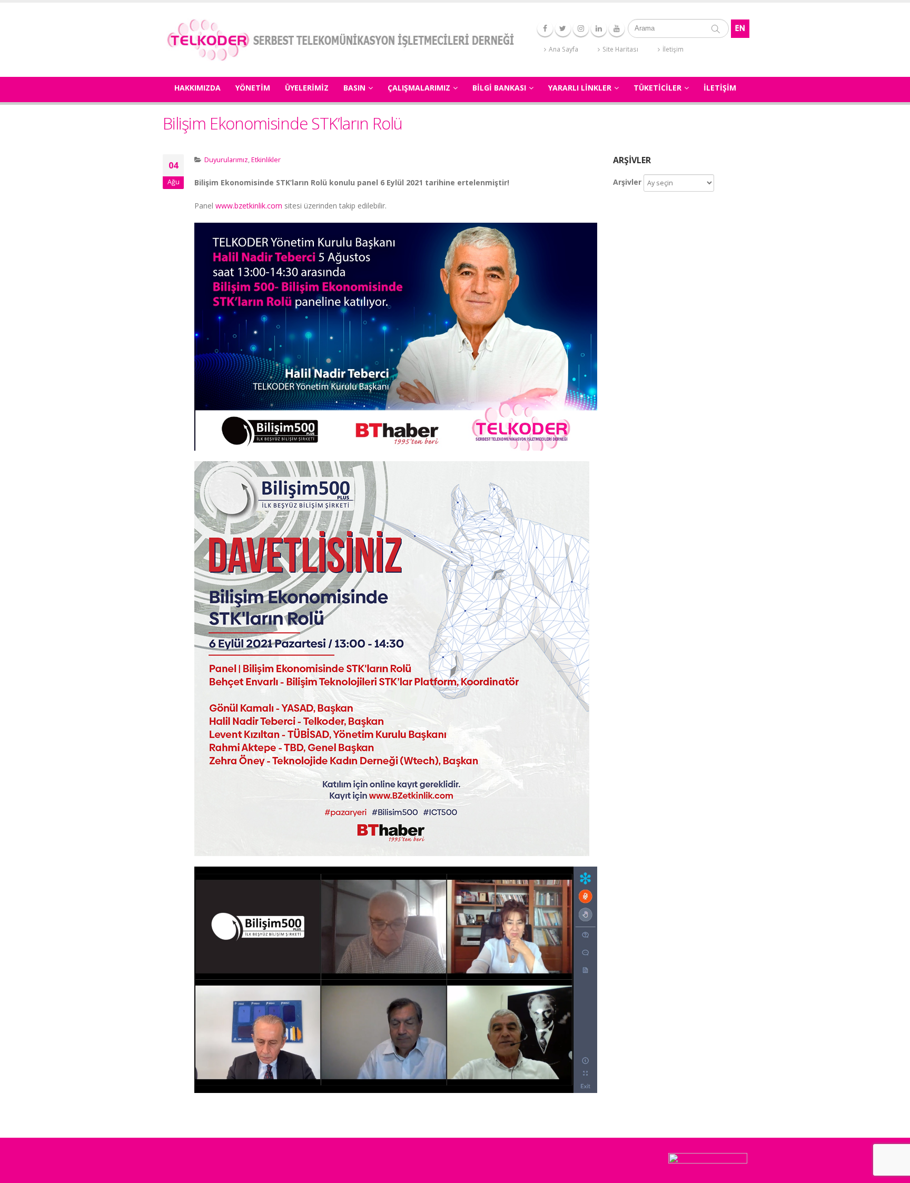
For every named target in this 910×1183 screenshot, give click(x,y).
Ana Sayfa (563, 49)
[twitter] (563, 28)
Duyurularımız (226, 159)
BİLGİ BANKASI (499, 88)
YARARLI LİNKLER (579, 88)
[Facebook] (545, 28)
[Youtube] (617, 28)
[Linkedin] (599, 28)
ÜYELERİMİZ (307, 88)
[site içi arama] (715, 28)
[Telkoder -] (340, 39)
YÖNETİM (252, 88)
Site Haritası (620, 49)
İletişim (673, 49)
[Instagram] (581, 28)
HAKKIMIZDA (197, 88)
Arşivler (627, 182)
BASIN (354, 88)
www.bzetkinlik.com (248, 206)
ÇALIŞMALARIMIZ (419, 88)
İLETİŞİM (720, 88)
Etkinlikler (266, 159)
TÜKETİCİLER (657, 88)
